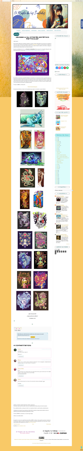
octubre (58, 144)
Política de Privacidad (32, 422)
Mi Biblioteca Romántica (60, 196)
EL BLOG (18, 30)
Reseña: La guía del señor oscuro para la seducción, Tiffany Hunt (64, 225)
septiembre (58, 145)
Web (28, 86)
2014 (57, 180)
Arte (17, 328)
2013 (57, 182)
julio (57, 148)
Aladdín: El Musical (60, 162)
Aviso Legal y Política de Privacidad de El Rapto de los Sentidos (41, 443)
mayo (58, 150)
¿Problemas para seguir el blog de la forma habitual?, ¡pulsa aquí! (62, 89)
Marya (19, 360)
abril (57, 164)
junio (58, 149)
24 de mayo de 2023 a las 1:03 (46, 379)
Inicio (33, 424)
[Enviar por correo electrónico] (15, 330)
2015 (57, 179)
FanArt (20, 328)
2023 (57, 140)
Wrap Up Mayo (59, 152)
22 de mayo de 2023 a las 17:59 (46, 359)
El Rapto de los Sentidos (17, 439)
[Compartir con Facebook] (18, 330)
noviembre (58, 142)
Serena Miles (21, 368)
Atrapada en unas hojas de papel (61, 234)
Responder (21, 356)
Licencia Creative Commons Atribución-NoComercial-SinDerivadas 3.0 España (32, 439)
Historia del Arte (50, 30)
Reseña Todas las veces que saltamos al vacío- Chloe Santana (64, 215)
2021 (57, 171)
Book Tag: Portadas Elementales (61, 154)
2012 (57, 183)
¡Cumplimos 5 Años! (64, 120)
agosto (58, 146)
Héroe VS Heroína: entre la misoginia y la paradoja (63, 158)
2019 (57, 174)
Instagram (35, 86)
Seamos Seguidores (26, 30)
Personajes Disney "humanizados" (63, 127)
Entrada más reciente (17, 424)
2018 (57, 175)
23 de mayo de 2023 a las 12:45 (46, 368)
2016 (57, 178)
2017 (57, 176)
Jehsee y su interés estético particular (62, 156)
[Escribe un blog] (16, 330)
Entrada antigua (48, 424)
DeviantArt (35, 44)
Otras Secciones (57, 30)
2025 (57, 137)
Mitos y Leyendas (41, 30)
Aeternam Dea (58, 223)
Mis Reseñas (34, 30)
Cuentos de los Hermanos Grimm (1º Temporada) (64, 115)
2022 (57, 170)
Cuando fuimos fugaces (60, 159)
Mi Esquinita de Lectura (60, 205)
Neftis (19, 379)
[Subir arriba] (81, 448)
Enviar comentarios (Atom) (21, 425)
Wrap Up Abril (59, 161)
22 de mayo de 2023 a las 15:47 (46, 349)
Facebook (31, 86)
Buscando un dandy (59, 213)
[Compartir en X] (17, 330)
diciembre (58, 141)
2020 (57, 172)
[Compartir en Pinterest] (19, 330)
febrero (58, 167)
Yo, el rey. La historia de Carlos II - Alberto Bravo (64, 236)
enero (58, 168)
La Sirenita (58, 153)
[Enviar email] (57, 71)
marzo (58, 165)
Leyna (19, 349)
